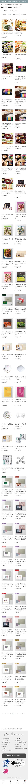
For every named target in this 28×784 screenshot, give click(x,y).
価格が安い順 (15, 14)
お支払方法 (17, 738)
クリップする (5, 740)
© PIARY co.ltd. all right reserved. (14, 777)
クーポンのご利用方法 (20, 744)
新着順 (4, 14)
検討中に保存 (18, 740)
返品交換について (6, 742)
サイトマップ (18, 746)
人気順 (9, 14)
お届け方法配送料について (21, 742)
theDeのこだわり (6, 738)
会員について (5, 746)
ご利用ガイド (14, 734)
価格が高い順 (23, 14)
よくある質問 (5, 744)
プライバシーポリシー (7, 750)
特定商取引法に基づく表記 (21, 748)
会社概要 (4, 748)
